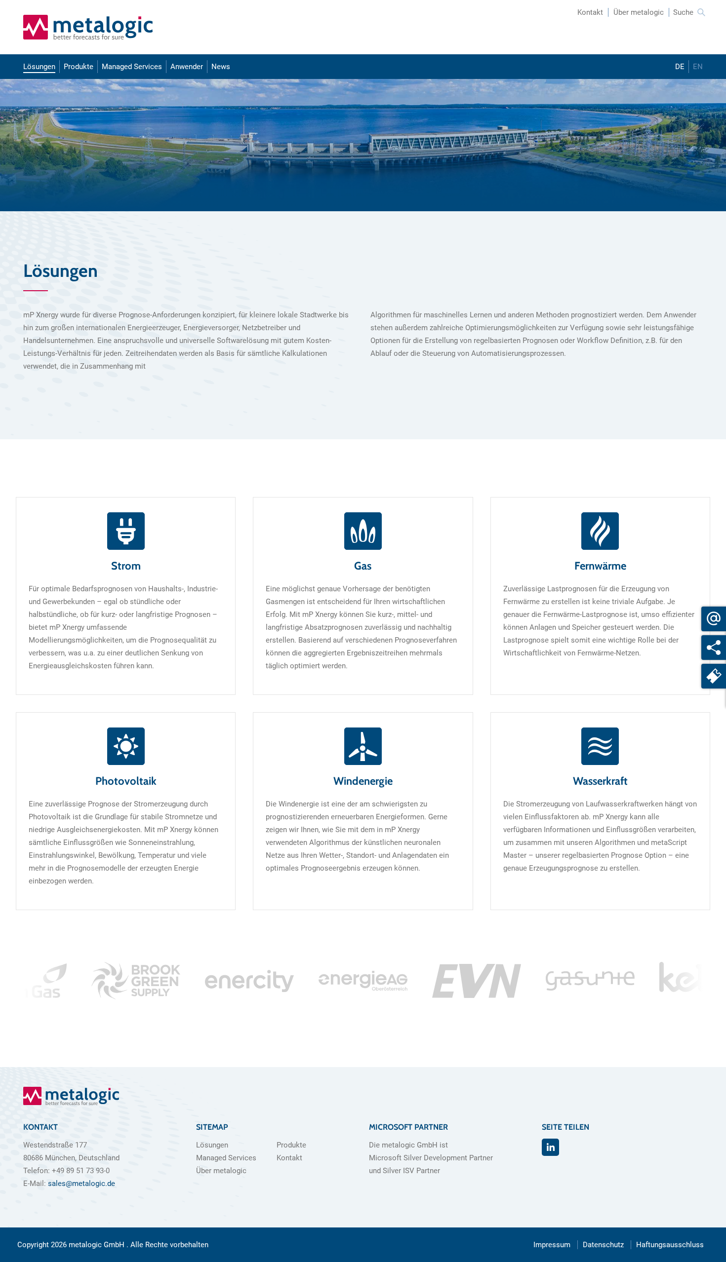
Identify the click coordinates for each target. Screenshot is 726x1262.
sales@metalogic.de (81, 1183)
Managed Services (132, 66)
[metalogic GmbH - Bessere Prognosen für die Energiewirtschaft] (88, 27)
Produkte (78, 66)
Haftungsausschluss (670, 1244)
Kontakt (590, 12)
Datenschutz (603, 1244)
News (220, 66)
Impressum (551, 1244)
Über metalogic (638, 12)
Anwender (186, 66)
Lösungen (39, 66)
